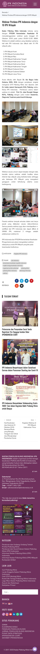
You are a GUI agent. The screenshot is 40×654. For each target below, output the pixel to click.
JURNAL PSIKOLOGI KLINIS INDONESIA (18, 631)
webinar (5, 273)
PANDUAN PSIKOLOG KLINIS (14, 629)
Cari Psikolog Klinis (9, 570)
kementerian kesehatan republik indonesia (14, 263)
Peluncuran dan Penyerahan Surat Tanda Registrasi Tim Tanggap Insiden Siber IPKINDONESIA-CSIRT (17, 332)
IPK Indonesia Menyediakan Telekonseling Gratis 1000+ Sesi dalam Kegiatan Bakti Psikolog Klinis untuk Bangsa (20, 406)
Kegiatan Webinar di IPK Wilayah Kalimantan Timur (29, 423)
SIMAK (4, 625)
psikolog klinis (25, 268)
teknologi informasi (25, 271)
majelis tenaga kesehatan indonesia (12, 265)
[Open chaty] (35, 649)
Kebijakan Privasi (8, 585)
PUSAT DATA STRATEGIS (12, 633)
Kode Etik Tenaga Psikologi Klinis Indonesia (19, 579)
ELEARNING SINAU (10, 627)
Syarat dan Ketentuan (10, 583)
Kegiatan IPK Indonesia (20, 254)
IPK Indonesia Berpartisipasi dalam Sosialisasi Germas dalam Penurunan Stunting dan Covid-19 (20, 369)
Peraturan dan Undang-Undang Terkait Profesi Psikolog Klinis (17, 545)
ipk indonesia (15, 260)
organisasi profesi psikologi (10, 268)
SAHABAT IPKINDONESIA (12, 638)
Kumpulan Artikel (9, 560)
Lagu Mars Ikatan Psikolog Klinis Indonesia (18, 581)
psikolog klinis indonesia (10, 271)
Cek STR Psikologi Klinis (11, 576)
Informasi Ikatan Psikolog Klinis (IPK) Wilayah (20, 558)
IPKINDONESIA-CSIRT (11, 636)
